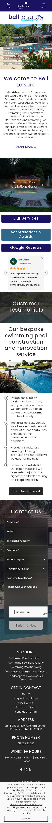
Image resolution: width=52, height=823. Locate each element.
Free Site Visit (26, 702)
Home (26, 693)
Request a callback (26, 698)
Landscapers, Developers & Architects (26, 677)
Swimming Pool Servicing (26, 667)
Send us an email (26, 711)
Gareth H (23, 259)
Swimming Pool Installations (26, 658)
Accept (26, 819)
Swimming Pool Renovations (26, 662)
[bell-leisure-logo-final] (26, 15)
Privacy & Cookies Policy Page (26, 804)
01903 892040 (26, 743)
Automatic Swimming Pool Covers (26, 671)
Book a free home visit (26, 491)
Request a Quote (26, 707)
